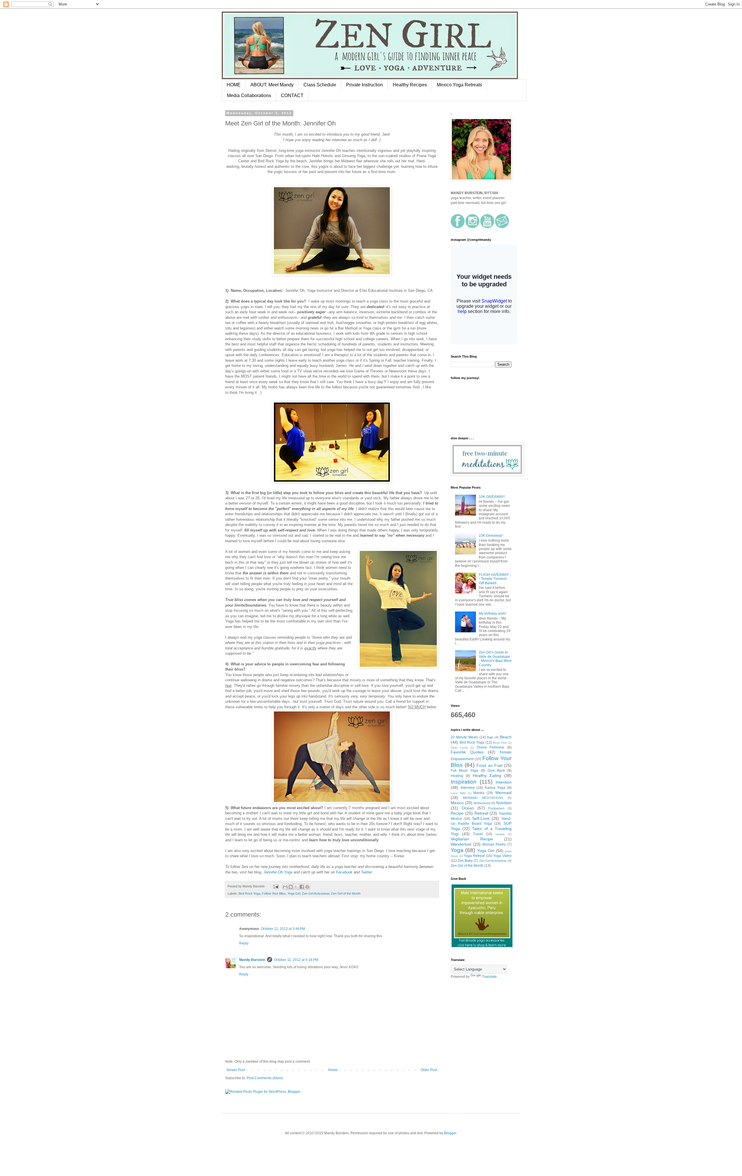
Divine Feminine (491, 747)
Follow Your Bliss (274, 893)
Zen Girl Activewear (315, 893)
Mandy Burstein (252, 960)
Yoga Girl (294, 893)
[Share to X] (296, 887)
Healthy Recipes (410, 84)
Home (333, 1070)
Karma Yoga (495, 788)
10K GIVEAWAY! (492, 497)
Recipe (457, 813)
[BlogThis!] (291, 887)
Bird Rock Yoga (249, 893)
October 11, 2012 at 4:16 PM (296, 960)
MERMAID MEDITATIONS (483, 798)
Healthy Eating (487, 775)
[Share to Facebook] (302, 887)
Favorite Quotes (467, 752)
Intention (504, 782)
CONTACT (292, 95)
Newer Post (236, 1070)
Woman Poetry (494, 844)
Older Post (429, 1070)
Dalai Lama (459, 747)
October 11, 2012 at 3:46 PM (283, 929)
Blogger (450, 1133)
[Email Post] (275, 886)
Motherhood (482, 803)
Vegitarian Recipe (472, 839)
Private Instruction (364, 84)
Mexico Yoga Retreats (459, 84)
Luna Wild (458, 793)
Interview (468, 788)
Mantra (478, 793)
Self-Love (481, 818)
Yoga (457, 850)
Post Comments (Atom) (265, 1078)
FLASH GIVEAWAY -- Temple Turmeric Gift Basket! (495, 579)
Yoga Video (502, 856)
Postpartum (496, 808)
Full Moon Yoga (464, 771)
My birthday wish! (492, 613)
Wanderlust (461, 844)
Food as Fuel (489, 765)
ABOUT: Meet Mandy (272, 84)
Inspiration (464, 782)
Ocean (468, 808)
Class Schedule (319, 84)
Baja (490, 737)
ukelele (500, 834)
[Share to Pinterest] (307, 887)
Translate (489, 977)
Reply (243, 943)
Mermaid (503, 792)
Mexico (457, 802)
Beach (506, 737)
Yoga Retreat (474, 856)
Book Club (500, 742)
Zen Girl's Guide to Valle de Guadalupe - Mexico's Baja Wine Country (495, 658)
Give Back (496, 771)
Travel (478, 834)
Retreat (481, 813)
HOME (234, 84)
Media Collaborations (249, 95)
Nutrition (504, 802)
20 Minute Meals (464, 737)
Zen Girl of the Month (346, 893)
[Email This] (285, 887)
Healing (457, 776)
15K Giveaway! (491, 536)
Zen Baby (465, 861)
